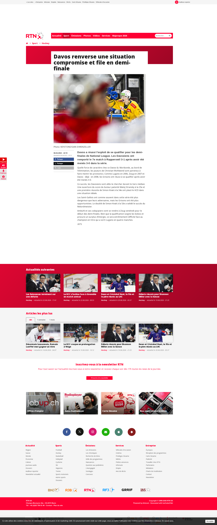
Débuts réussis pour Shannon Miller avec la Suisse (154, 295)
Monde (28, 456)
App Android (132, 432)
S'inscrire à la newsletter (99, 378)
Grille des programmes (94, 459)
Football (59, 450)
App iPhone (119, 432)
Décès (68, 2)
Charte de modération (154, 471)
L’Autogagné (90, 468)
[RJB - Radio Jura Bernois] (71, 490)
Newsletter (150, 477)
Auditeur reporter (32, 471)
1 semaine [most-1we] (41, 320)
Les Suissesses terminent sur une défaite (41, 295)
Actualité (56, 35)
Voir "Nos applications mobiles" (118, 403)
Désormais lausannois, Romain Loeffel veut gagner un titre (42, 345)
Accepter (210, 521)
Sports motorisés (62, 474)
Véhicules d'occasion (102, 2)
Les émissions (91, 450)
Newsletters (106, 432)
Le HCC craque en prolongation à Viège (79, 345)
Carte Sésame (76, 2)
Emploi (118, 468)
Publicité (149, 459)
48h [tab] (30, 320)
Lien (59, 168)
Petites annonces (122, 462)
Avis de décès (121, 471)
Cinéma (118, 453)
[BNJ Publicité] (52, 490)
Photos (87, 35)
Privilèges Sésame (88, 2)
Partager (60, 159)
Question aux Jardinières (95, 465)
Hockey (45, 43)
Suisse (28, 453)
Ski (57, 465)
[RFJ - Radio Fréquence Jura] (108, 490)
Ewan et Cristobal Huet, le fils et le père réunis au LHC (117, 295)
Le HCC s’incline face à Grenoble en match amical (80, 295)
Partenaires (150, 465)
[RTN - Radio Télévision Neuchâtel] (89, 490)
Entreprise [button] (39, 2)
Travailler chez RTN (153, 462)
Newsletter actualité (33, 474)
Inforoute (47, 2)
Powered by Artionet (141, 503)
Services (106, 35)
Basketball (59, 456)
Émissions (76, 35)
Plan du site (58, 505)
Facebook (67, 432)
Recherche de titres (93, 456)
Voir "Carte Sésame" (81, 403)
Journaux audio (31, 465)
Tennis (58, 471)
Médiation (149, 468)
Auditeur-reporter (184, 2)
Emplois (53, 2)
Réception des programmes (156, 453)
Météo (118, 459)
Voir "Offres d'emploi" (156, 403)
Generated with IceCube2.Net (161, 503)
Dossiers (29, 468)
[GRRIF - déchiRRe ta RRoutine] (127, 490)
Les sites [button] (30, 2)
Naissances (61, 2)
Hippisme (59, 468)
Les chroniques (91, 453)
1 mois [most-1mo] (52, 320)
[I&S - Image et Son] (145, 490)
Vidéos (96, 35)
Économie (29, 459)
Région (28, 450)
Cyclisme (59, 462)
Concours (89, 474)
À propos (149, 450)
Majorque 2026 (119, 35)
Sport (66, 35)
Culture (28, 462)
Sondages (89, 471)
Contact (149, 474)
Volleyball (59, 459)
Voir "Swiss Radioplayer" (43, 403)
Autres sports (61, 477)
